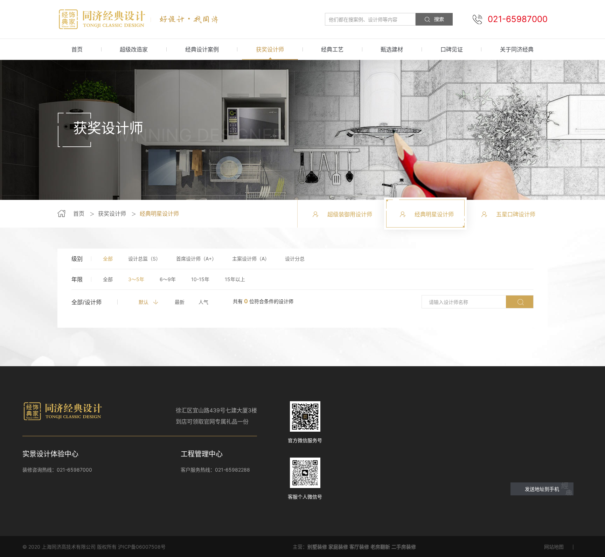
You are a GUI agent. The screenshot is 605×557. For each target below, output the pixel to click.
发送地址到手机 (542, 489)
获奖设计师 (270, 49)
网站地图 (554, 547)
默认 (143, 302)
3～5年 (136, 279)
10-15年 (200, 279)
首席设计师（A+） (196, 259)
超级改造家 (134, 49)
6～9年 (168, 279)
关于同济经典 (517, 49)
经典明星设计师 (159, 213)
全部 (108, 259)
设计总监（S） (144, 259)
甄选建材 (392, 49)
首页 (77, 49)
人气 (203, 302)
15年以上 (235, 279)
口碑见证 (451, 49)
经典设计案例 (202, 49)
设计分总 (295, 259)
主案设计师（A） (251, 259)
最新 (180, 302)
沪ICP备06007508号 (142, 547)
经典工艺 (332, 49)
